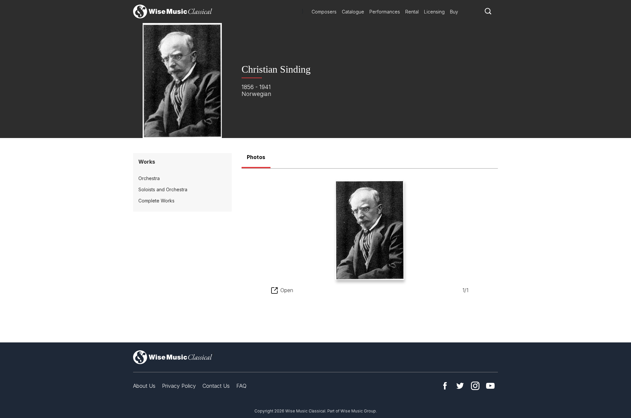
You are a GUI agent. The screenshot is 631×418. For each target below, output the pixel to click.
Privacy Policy (179, 386)
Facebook (445, 386)
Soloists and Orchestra (162, 189)
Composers (324, 11)
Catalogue (353, 11)
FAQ (241, 386)
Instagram (475, 386)
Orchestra (149, 178)
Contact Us (216, 386)
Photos (256, 157)
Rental (412, 11)
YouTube (490, 386)
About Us (144, 386)
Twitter (460, 386)
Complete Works (156, 200)
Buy (454, 11)
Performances (384, 11)
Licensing (434, 11)
